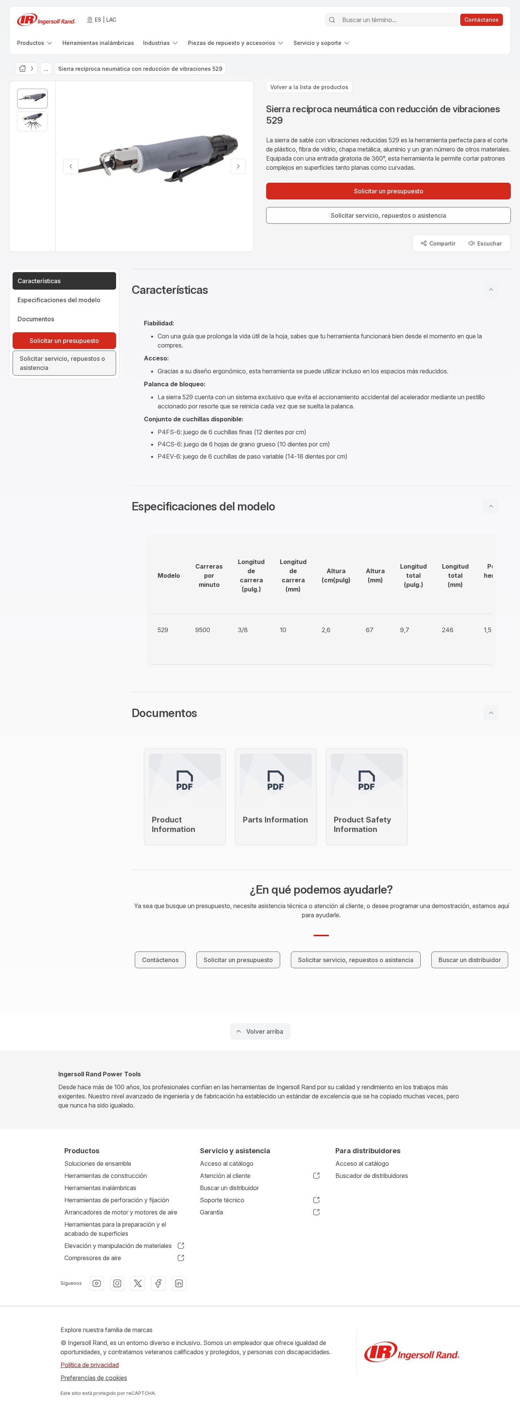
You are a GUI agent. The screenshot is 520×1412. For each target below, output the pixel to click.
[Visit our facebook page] (158, 1283)
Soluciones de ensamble (97, 1163)
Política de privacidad (90, 1365)
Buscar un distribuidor (229, 1188)
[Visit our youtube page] (96, 1283)
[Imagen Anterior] (70, 166)
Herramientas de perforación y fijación (116, 1200)
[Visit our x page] (138, 1283)
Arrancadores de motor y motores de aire (120, 1212)
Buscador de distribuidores (371, 1175)
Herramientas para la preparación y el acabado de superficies (115, 1229)
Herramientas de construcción (105, 1175)
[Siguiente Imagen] (238, 166)
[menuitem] (35, 43)
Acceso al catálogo (227, 1163)
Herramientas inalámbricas (100, 1188)
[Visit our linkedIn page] (179, 1283)
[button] (321, 289)
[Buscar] (332, 20)
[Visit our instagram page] (117, 1283)
